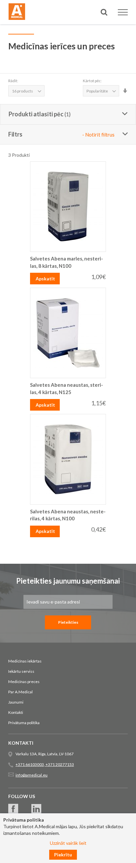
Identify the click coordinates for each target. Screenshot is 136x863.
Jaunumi (15, 702)
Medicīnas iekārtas (25, 661)
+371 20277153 (59, 764)
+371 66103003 (30, 764)
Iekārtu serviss (21, 671)
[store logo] (17, 12)
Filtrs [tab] (61, 134)
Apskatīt (45, 278)
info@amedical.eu (32, 775)
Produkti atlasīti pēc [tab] (36, 114)
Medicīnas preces (24, 681)
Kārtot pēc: (92, 80)
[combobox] (68, 36)
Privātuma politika (24, 722)
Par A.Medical (20, 691)
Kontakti (15, 712)
